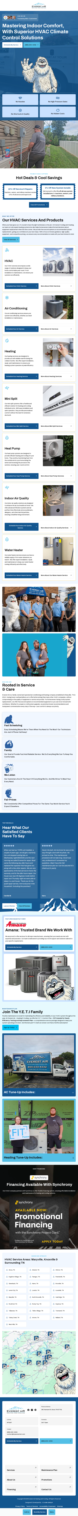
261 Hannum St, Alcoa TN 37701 (51, 1409)
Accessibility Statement (47, 1506)
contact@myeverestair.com (16, 1434)
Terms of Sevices (32, 1506)
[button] (51, 1512)
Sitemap (60, 1506)
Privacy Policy (20, 1506)
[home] (39, 5)
